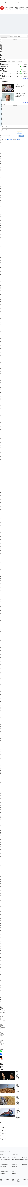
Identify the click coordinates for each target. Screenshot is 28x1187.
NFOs (13, 1171)
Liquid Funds (14, 1168)
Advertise (7, 1179)
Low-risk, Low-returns (15, 1161)
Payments (7, 2)
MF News (24, 1162)
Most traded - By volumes (4, 1168)
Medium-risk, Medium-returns (17, 1159)
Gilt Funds (13, 1162)
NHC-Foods (4, 69)
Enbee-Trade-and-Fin (6, 76)
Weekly (6, 1157)
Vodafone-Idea (5, 66)
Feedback (24, 1179)
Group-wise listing (3, 1161)
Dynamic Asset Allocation (16, 1169)
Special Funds (14, 1166)
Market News (4, 36)
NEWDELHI (2, 1010)
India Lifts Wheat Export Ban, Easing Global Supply (17, 1100)
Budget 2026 (24, 1164)
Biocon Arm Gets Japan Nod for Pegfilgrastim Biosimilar (20, 95)
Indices (6, 7)
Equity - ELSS (24, 1154)
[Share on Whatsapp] (1, 1050)
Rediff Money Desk (1, 1008)
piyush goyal (3, 1139)
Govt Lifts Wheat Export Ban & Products (18, 1088)
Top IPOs (3, 1162)
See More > (25, 78)
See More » (25, 102)
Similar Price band (3, 1166)
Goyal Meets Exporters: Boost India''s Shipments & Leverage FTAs (18, 1113)
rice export (3, 1130)
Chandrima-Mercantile (6, 73)
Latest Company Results (4, 1171)
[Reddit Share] (1, 1059)
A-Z (0, 1155)
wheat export (3, 1127)
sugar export (3, 1133)
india (3, 1136)
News (19, 2)
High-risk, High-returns (15, 1157)
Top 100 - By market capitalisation (5, 1169)
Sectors (11, 7)
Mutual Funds (16, 8)
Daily (4, 1157)
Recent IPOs (2, 1164)
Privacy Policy (13, 1180)
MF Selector (14, 1173)
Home (1, 2)
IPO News (6, 1164)
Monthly (9, 1157)
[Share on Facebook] (1, 1053)
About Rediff (1, 1180)
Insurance (22, 7)
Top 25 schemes (14, 1155)
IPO (0, 1162)
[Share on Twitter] (1, 1056)
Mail (14, 2)
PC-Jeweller (4, 71)
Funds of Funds (14, 1164)
